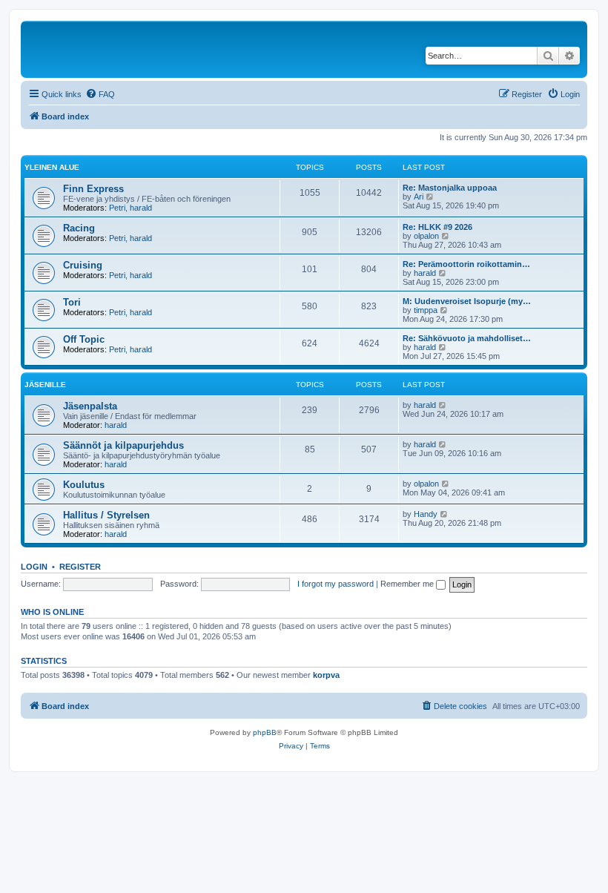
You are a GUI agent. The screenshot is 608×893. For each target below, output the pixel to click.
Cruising (82, 265)
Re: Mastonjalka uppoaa (450, 187)
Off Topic (84, 339)
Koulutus (84, 484)
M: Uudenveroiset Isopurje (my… (467, 301)
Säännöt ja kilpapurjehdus (123, 445)
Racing (79, 228)
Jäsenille (45, 384)
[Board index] (125, 49)
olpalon (426, 235)
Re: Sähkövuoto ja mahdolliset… (467, 338)
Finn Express (93, 188)
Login (34, 566)
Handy (425, 514)
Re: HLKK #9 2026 (437, 227)
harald (141, 207)
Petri (117, 207)
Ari (418, 196)
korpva (326, 674)
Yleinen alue (51, 167)
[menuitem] (100, 94)
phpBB (265, 732)
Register (80, 566)
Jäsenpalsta (90, 406)
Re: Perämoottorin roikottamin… (466, 264)
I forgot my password (335, 583)
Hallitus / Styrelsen (106, 515)
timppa (425, 310)
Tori (72, 302)
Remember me (408, 583)
